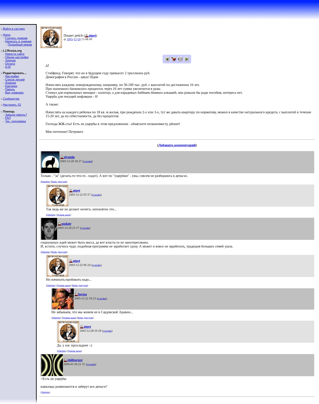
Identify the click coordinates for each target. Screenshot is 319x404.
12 (75, 39)
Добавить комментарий (177, 145)
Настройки (12, 76)
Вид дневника (14, 92)
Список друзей (15, 79)
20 (79, 39)
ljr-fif (8, 67)
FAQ (8, 118)
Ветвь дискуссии (59, 181)
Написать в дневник (18, 41)
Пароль (10, 89)
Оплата (10, 63)
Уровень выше (63, 215)
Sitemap (10, 60)
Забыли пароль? (16, 114)
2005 (70, 39)
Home (6, 34)
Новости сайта (14, 54)
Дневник (10, 82)
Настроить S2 (12, 104)
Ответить (45, 181)
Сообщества (11, 98)
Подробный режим (20, 44)
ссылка (87, 161)
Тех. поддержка (15, 121)
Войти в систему (14, 28)
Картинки (11, 86)
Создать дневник (16, 38)
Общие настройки (16, 57)
